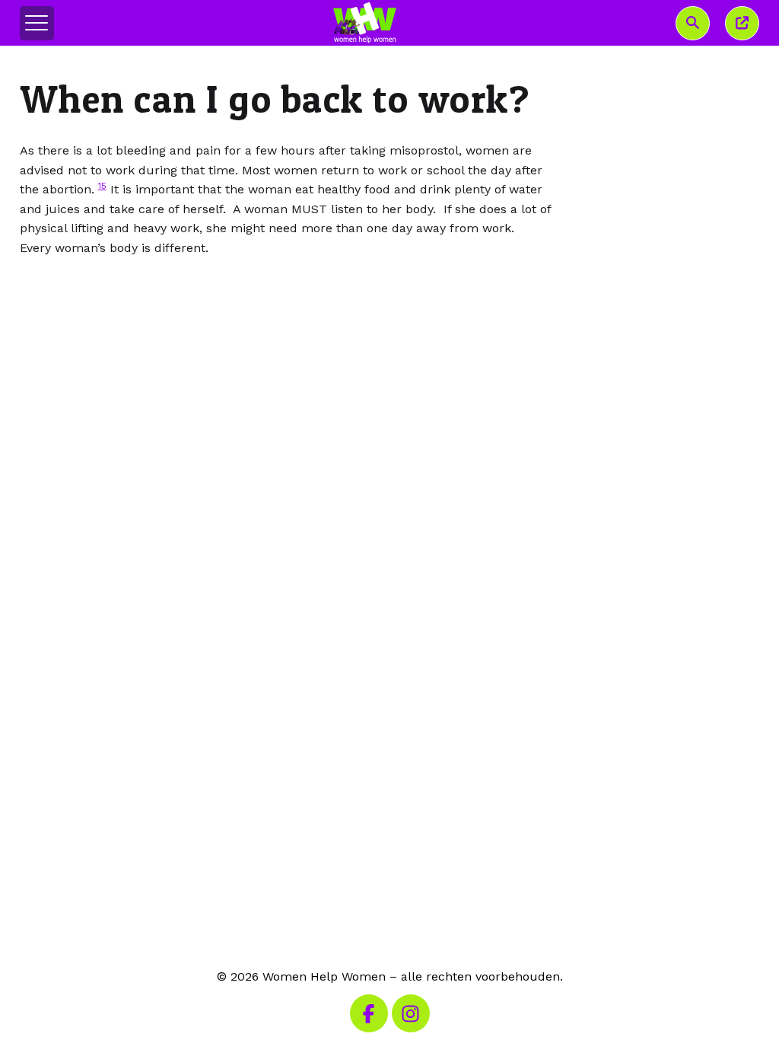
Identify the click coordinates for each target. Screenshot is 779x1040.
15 (102, 185)
